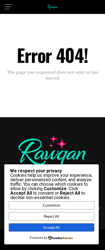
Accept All (51, 228)
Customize (51, 205)
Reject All (51, 216)
